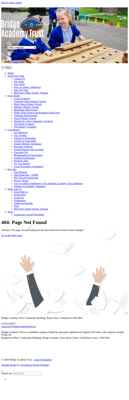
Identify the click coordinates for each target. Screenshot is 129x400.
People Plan (20, 194)
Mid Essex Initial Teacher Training (31, 93)
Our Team (19, 81)
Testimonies (20, 200)
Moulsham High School (26, 110)
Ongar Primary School (25, 118)
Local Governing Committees (28, 166)
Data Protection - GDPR (26, 175)
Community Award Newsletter (29, 214)
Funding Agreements (24, 158)
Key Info (12, 169)
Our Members (21, 132)
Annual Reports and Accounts (29, 149)
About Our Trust (16, 76)
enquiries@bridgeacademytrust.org (18, 326)
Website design (8, 365)
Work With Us (21, 192)
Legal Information (43, 359)
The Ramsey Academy (25, 127)
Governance (14, 129)
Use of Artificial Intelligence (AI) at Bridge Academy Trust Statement (48, 183)
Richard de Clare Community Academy (33, 121)
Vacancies (19, 197)
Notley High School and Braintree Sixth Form (37, 112)
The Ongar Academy (24, 124)
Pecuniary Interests (23, 146)
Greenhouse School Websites (34, 365)
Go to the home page (11, 235)
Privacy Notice (21, 180)
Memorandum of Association (28, 155)
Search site (6, 373)
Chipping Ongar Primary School (30, 101)
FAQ (16, 206)
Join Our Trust (21, 90)
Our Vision (19, 84)
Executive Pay (21, 152)
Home (11, 73)
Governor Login (16, 62)
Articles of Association (25, 141)
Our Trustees (20, 135)
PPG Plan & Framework (26, 177)
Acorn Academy (22, 98)
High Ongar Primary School (28, 104)
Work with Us (15, 189)
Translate (30, 50)
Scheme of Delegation (25, 138)
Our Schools (14, 95)
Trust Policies (20, 172)
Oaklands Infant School (25, 115)
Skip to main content (11, 2)
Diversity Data (21, 160)
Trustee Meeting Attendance (28, 144)
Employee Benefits (23, 203)
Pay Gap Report (22, 163)
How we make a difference (27, 87)
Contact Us (19, 78)
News (10, 211)
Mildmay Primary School (26, 107)
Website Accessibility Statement (29, 186)
